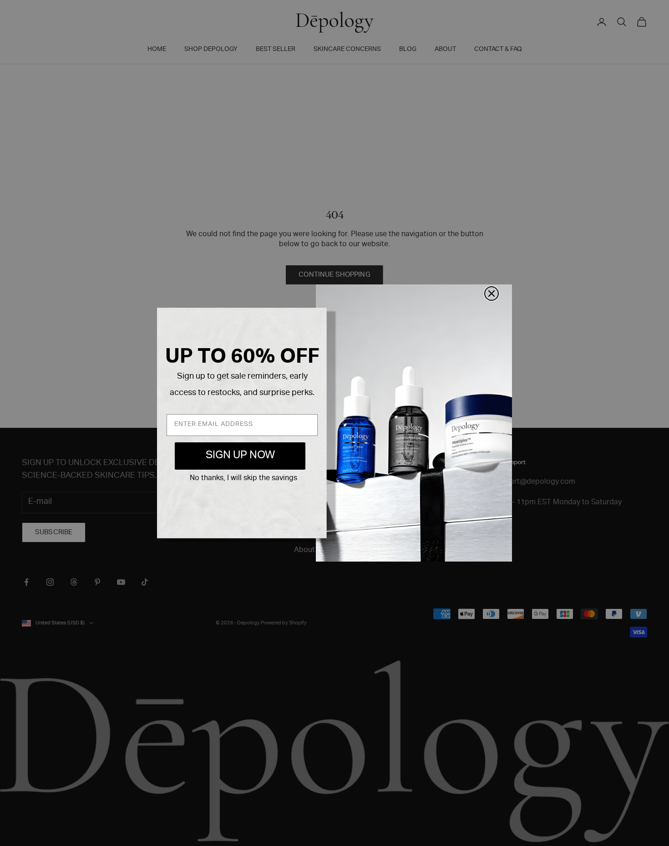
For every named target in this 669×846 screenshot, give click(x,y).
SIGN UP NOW (240, 456)
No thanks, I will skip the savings (243, 479)
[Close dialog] (491, 293)
